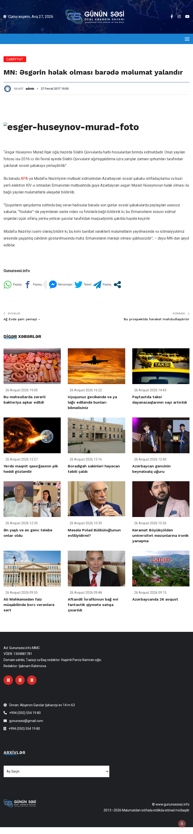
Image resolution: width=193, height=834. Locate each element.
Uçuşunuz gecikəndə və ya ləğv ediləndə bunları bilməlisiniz (92, 402)
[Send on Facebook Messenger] (60, 285)
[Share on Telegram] (102, 285)
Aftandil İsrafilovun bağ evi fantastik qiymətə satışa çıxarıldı (93, 604)
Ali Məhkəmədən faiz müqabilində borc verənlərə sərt (29, 604)
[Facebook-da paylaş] (33, 285)
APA (24, 178)
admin (30, 88)
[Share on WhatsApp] (13, 285)
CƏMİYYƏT (14, 59)
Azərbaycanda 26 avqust (155, 599)
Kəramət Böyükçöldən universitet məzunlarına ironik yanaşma (160, 535)
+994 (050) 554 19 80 (25, 713)
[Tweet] (82, 285)
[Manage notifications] (182, 823)
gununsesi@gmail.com (26, 721)
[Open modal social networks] (117, 285)
